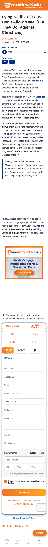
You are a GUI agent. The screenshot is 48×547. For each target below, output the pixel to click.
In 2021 (36, 226)
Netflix (10, 526)
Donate (39, 533)
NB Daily (19, 526)
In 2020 (5, 219)
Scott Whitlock (9, 39)
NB (3, 526)
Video (28, 526)
